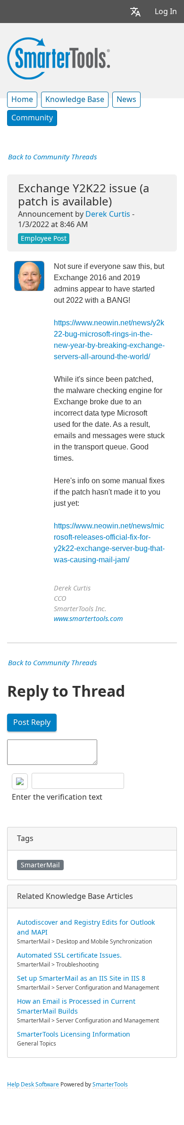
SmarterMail (40, 865)
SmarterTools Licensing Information (73, 1034)
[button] (135, 11)
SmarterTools (110, 1084)
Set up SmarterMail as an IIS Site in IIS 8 (81, 978)
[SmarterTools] (58, 57)
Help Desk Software (33, 1084)
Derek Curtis (107, 214)
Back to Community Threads (52, 157)
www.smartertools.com (88, 619)
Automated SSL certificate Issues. (69, 955)
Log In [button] (166, 11)
